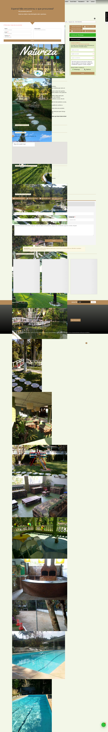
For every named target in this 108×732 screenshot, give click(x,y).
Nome (16, 211)
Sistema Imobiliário (52, 332)
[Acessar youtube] (23, 302)
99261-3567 (39, 317)
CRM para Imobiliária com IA (65, 332)
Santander (53, 178)
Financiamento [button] (81, 1)
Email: (6, 32)
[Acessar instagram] (26, 302)
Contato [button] (92, 1)
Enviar (82, 73)
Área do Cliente (73, 1)
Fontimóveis (27, 332)
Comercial (71, 217)
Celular (16, 217)
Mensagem (17, 223)
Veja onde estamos (75, 320)
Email (56, 211)
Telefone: (7, 35)
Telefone (88, 69)
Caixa (26, 178)
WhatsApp (77, 69)
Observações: (37, 28)
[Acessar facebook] (20, 302)
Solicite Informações (19, 198)
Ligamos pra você (58, 198)
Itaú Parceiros (46, 191)
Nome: (6, 28)
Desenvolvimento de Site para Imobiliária (80, 332)
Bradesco (39, 178)
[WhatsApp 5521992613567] (103, 725)
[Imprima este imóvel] (95, 18)
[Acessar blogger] (29, 302)
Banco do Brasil (33, 191)
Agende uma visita (45, 198)
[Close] (86, 343)
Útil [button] (87, 1)
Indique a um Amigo (32, 198)
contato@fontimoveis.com (34, 319)
